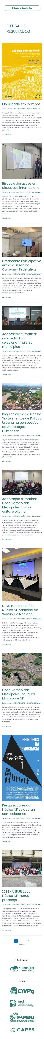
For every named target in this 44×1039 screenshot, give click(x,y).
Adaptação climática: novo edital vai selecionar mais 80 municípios (19, 340)
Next (22, 944)
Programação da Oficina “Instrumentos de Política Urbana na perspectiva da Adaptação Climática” (22, 422)
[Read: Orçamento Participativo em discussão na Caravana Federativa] (22, 242)
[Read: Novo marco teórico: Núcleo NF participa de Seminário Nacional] (22, 575)
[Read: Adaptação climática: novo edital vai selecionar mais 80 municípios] (22, 318)
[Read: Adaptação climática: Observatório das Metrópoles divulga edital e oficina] (22, 482)
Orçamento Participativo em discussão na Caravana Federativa (21, 265)
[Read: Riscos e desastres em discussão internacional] (22, 161)
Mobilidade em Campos (21, 104)
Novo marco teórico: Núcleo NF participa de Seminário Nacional (20, 609)
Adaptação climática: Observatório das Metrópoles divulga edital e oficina (19, 505)
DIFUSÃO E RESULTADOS (27, 109)
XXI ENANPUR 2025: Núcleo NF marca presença (16, 895)
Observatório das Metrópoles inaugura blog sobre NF (18, 694)
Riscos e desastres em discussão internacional (21, 185)
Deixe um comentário (10, 109)
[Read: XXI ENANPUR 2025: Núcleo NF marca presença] (22, 869)
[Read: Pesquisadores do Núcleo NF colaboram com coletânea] (22, 768)
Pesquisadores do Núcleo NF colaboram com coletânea (19, 809)
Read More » (6, 134)
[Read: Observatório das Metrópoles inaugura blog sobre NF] (22, 669)
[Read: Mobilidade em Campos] (22, 71)
